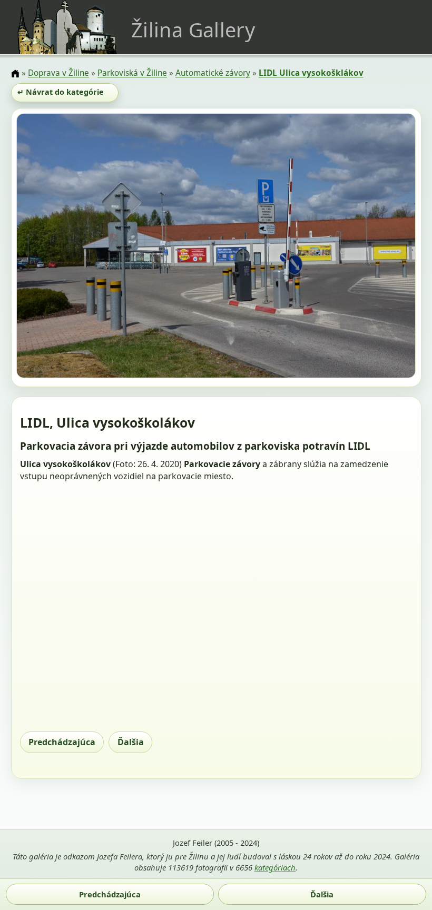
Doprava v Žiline (58, 72)
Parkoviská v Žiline (132, 72)
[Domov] (15, 74)
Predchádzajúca (61, 742)
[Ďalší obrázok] (356, 247)
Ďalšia (130, 742)
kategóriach (275, 867)
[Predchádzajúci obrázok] (76, 247)
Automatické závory (212, 72)
